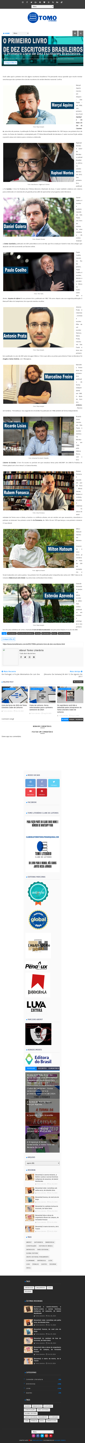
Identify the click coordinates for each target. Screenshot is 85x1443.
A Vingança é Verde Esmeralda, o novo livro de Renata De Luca (41, 1145)
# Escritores (12, 633)
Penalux (36, 1264)
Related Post (8, 682)
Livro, (62, 59)
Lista (50, 1260)
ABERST (29, 1242)
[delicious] (61, 2)
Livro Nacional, (69, 59)
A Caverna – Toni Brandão (40, 1115)
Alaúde (27, 1406)
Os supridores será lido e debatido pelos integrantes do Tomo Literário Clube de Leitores (69, 708)
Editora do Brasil (46, 1246)
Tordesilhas (51, 1421)
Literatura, (56, 59)
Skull (28, 1268)
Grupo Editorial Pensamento (37, 1257)
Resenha (53, 1264)
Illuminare (30, 1260)
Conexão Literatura (34, 1379)
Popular (31, 1068)
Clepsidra (48, 1406)
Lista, (51, 59)
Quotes (44, 1264)
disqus (71, 719)
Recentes (42, 1068)
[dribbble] (48, 2)
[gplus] (35, 2)
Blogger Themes (60, 1440)
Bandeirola (50, 1242)
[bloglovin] (44, 2)
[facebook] (27, 2)
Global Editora (32, 1253)
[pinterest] (40, 2)
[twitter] (31, 2)
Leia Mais (79, 682)
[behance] (57, 2)
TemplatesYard (38, 1440)
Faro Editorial (43, 1249)
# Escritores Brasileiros (25, 633)
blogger (65, 719)
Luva (28, 1264)
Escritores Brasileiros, (41, 59)
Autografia (38, 1242)
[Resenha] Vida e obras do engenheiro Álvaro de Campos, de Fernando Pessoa (47, 1218)
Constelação (31, 1246)
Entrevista (30, 1249)
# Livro (54, 633)
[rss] (53, 2)
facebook (79, 719)
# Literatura (46, 633)
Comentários (53, 1069)
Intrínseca (41, 1260)
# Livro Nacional (64, 633)
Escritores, (30, 59)
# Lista (38, 633)
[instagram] (22, 2)
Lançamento (40, 1288)
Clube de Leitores (9, 689)
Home (7, 33)
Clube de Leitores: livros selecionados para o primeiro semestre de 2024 (41, 707)
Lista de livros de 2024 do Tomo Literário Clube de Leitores (14, 706)
